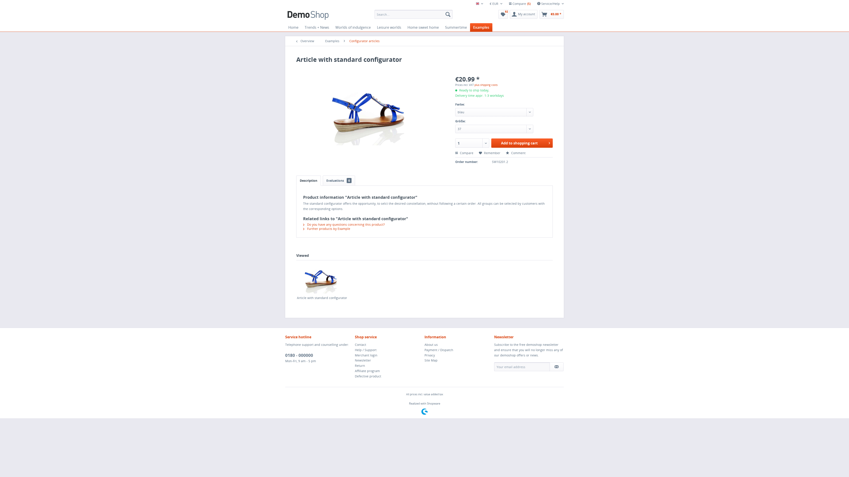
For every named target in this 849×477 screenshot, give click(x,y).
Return (360, 365)
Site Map (431, 360)
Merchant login (366, 355)
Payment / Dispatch (438, 350)
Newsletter (363, 360)
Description (308, 180)
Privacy (429, 355)
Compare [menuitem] (521, 4)
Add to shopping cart (519, 143)
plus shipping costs (486, 85)
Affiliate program (367, 371)
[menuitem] (414, 14)
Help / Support (366, 350)
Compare (466, 153)
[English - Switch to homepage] (308, 15)
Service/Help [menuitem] (550, 4)
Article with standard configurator (322, 298)
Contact (360, 345)
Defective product (368, 376)
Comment (518, 153)
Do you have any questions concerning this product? (345, 224)
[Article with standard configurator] (322, 278)
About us (431, 345)
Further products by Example (328, 229)
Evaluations (338, 180)
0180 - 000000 (299, 355)
